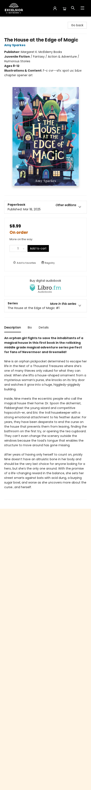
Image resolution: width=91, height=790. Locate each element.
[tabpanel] (45, 417)
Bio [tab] (30, 327)
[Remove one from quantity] (12, 248)
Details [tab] (44, 327)
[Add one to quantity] (23, 248)
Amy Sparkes (14, 45)
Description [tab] (12, 327)
